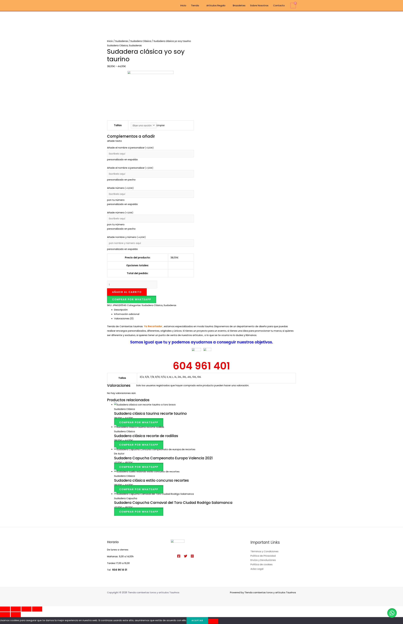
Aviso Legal (256, 568)
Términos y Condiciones (264, 551)
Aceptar (197, 620)
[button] (131, 299)
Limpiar (160, 125)
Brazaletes (239, 5)
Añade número (120, 188)
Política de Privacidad (263, 555)
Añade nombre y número (126, 237)
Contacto (279, 5)
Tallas (118, 125)
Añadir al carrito (127, 292)
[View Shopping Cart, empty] (293, 5)
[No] (213, 621)
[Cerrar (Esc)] (37, 609)
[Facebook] (179, 556)
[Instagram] (192, 556)
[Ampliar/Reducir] (5, 609)
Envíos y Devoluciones (263, 560)
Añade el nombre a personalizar (130, 147)
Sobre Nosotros (259, 5)
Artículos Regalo (215, 5)
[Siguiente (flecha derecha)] (16, 614)
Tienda (195, 5)
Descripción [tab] (121, 309)
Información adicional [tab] (126, 314)
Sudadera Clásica (140, 41)
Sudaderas (121, 41)
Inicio (183, 5)
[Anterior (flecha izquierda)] (5, 614)
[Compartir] (26, 609)
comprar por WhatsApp (131, 299)
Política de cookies (261, 564)
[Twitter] (185, 556)
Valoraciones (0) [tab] (124, 318)
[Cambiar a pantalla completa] (16, 609)
